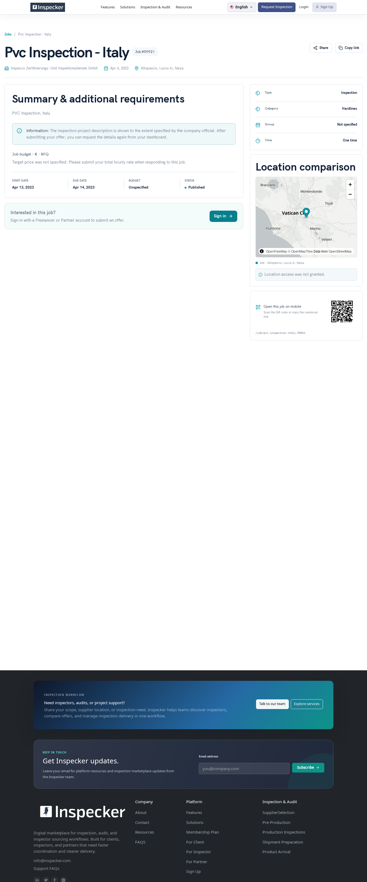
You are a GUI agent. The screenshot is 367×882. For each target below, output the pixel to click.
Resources (184, 7)
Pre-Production (276, 822)
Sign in (220, 215)
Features (108, 7)
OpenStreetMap (340, 251)
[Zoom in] (350, 184)
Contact (142, 822)
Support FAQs (46, 868)
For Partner (196, 861)
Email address (208, 756)
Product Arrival (276, 851)
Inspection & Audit (155, 7)
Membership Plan (202, 832)
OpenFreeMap (276, 251)
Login (303, 6)
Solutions (127, 7)
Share (323, 47)
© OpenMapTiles (300, 251)
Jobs (8, 34)
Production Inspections (283, 832)
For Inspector (198, 851)
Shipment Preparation (282, 842)
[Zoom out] (350, 194)
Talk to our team (272, 703)
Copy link (352, 47)
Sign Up (327, 6)
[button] (306, 213)
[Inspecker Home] (47, 7)
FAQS (140, 842)
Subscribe (305, 767)
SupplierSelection (278, 812)
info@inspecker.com (52, 860)
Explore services (306, 703)
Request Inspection (276, 6)
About (140, 812)
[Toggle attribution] (261, 251)
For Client (195, 842)
